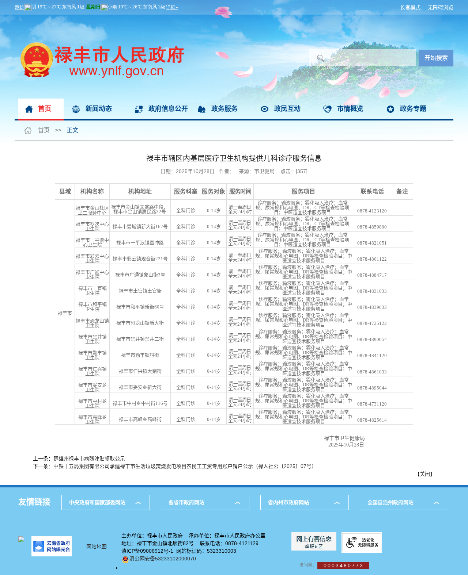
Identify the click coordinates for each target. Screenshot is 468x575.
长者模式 (410, 7)
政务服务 (224, 108)
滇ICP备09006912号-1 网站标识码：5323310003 (178, 551)
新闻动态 (99, 108)
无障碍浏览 (440, 7)
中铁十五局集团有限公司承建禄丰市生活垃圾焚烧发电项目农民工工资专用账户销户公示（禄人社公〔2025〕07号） (185, 466)
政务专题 (413, 108)
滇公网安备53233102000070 (162, 558)
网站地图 (96, 546)
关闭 (425, 474)
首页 (44, 108)
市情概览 (350, 108)
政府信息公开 (168, 108)
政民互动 (287, 108)
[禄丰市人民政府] (99, 18)
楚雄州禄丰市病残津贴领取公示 (89, 458)
